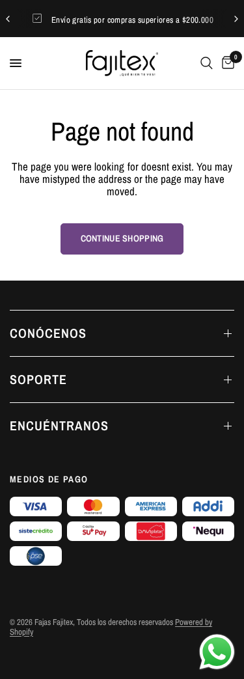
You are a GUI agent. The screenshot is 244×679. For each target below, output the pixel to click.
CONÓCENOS (48, 333)
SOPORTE (38, 379)
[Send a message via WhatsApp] (217, 651)
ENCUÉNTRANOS (59, 425)
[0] (225, 63)
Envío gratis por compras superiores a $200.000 (132, 19)
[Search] (206, 63)
